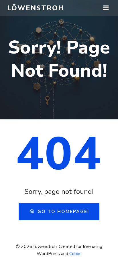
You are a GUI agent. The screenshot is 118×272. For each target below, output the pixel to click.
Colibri (75, 254)
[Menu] (106, 8)
